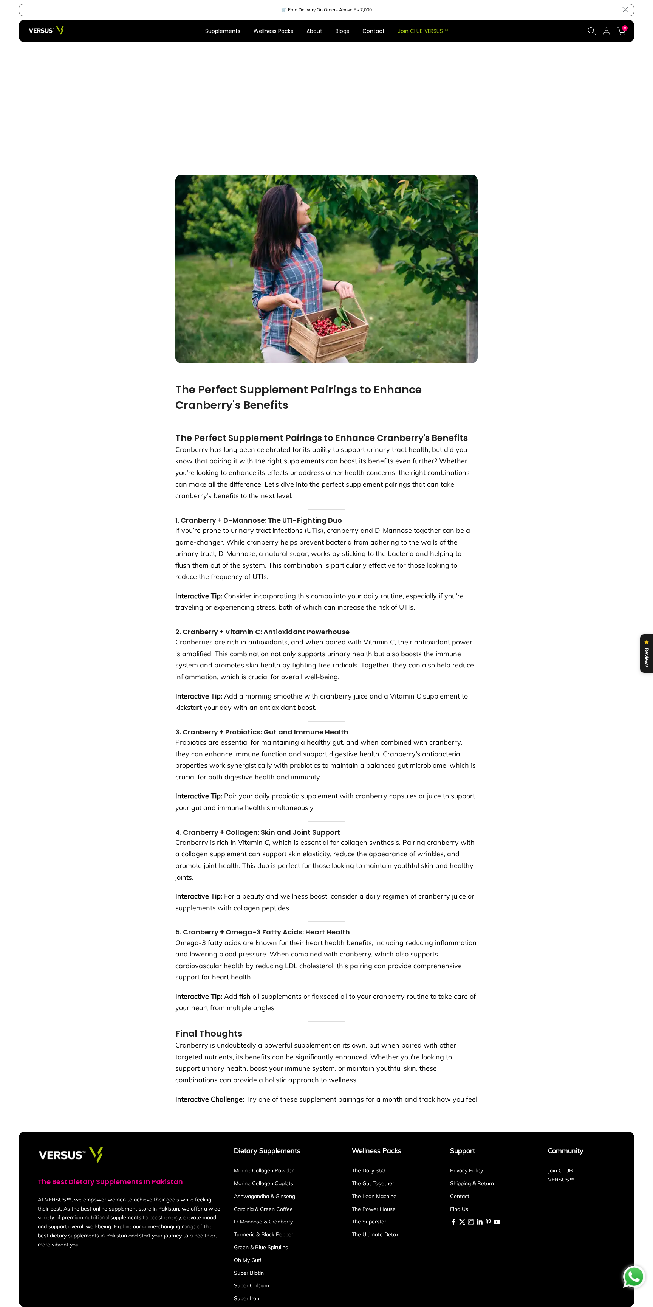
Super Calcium (251, 1285)
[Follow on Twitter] (462, 1221)
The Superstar (369, 1221)
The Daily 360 (368, 1170)
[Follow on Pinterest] (488, 1221)
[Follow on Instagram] (470, 1221)
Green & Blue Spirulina (261, 1247)
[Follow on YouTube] (497, 1221)
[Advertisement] (326, 99)
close (28, 9)
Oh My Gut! (247, 1260)
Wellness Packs (273, 31)
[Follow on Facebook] (453, 1221)
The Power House (374, 1209)
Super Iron (246, 1298)
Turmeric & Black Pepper (263, 1234)
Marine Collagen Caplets (263, 1183)
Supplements (222, 31)
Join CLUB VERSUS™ (423, 31)
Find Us (459, 1209)
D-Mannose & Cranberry (263, 1221)
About (314, 31)
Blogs (342, 31)
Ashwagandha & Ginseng (264, 1196)
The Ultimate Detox (375, 1234)
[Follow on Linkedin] (479, 1221)
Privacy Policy (466, 1170)
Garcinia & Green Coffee (263, 1209)
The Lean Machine (374, 1196)
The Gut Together (373, 1183)
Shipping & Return (472, 1183)
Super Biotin (249, 1273)
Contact (373, 31)
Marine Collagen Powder (264, 1170)
